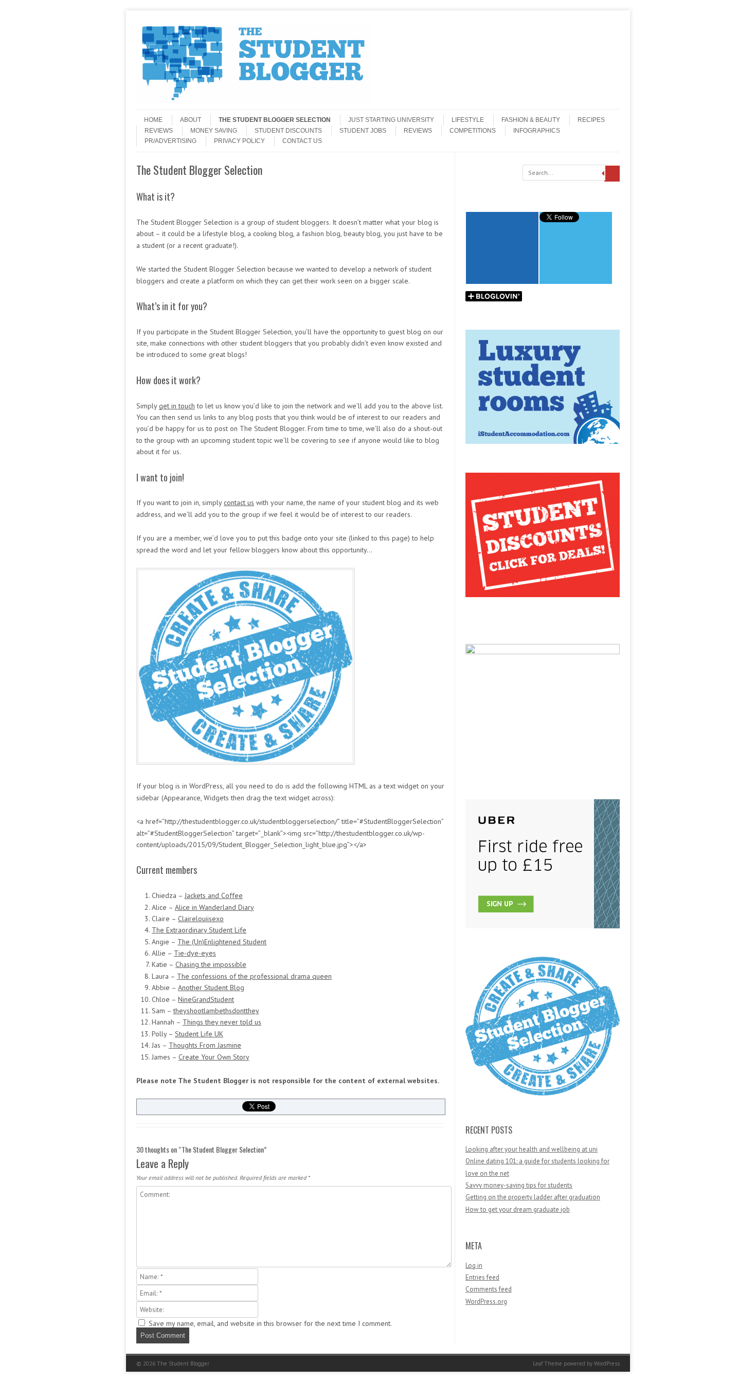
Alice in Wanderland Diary (214, 907)
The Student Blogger (183, 1363)
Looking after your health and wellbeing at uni (531, 1149)
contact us (239, 502)
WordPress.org (486, 1301)
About (190, 119)
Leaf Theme (547, 1363)
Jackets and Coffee (214, 895)
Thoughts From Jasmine (205, 1045)
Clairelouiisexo (201, 918)
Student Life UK (199, 1033)
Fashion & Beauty (530, 119)
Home (153, 119)
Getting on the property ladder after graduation (532, 1197)
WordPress (607, 1363)
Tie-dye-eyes (195, 953)
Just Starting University (391, 119)
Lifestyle (468, 119)
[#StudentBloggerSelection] (542, 1093)
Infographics (536, 130)
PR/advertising (170, 141)
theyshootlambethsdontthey (216, 1010)
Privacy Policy (239, 141)
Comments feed (488, 1289)
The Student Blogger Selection (275, 119)
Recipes (591, 119)
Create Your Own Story (213, 1057)
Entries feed (482, 1277)
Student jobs (362, 130)
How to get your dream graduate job (517, 1209)
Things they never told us (222, 1022)
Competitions (472, 130)
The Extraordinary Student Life (199, 930)
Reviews (159, 130)
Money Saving (213, 130)
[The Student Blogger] (254, 100)
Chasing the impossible (210, 964)
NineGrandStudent (206, 999)
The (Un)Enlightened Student (221, 941)
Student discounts (288, 130)
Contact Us (302, 141)
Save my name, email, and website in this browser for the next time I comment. (270, 1323)
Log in (473, 1265)
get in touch (177, 405)
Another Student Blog (211, 987)
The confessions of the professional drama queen (254, 976)
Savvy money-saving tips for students (518, 1185)
